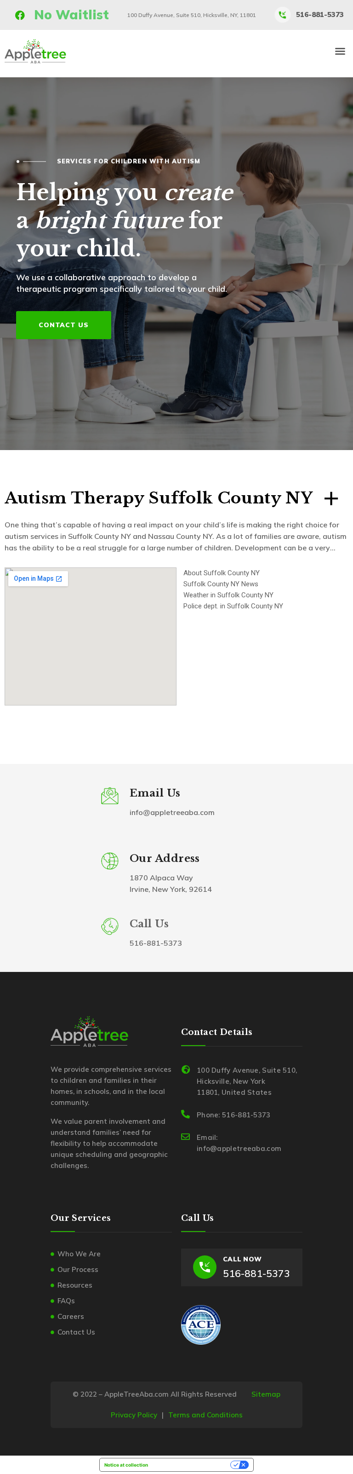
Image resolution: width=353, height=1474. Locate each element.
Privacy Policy (134, 1414)
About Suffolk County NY (221, 573)
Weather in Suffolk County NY (228, 595)
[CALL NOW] (204, 1267)
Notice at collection (126, 1465)
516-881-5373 (320, 14)
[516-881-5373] (282, 14)
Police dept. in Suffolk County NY (233, 606)
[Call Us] (110, 926)
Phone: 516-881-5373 (234, 1114)
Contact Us (64, 324)
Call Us (149, 924)
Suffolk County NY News (220, 584)
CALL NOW (242, 1259)
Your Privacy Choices (192, 1465)
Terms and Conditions (205, 1414)
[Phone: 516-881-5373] (185, 1114)
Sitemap (265, 1394)
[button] (340, 51)
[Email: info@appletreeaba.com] (185, 1136)
